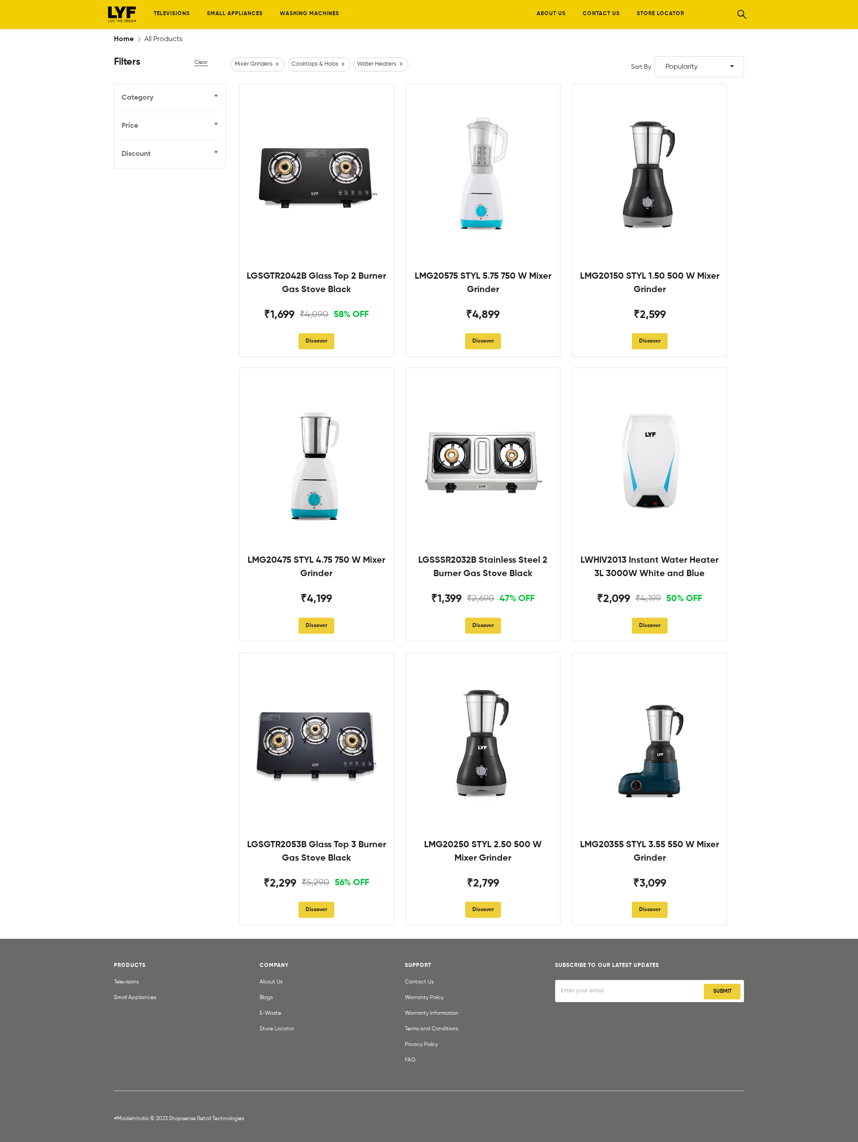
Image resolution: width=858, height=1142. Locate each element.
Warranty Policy (424, 997)
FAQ (410, 1060)
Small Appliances (135, 997)
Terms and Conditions (431, 1029)
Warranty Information (431, 1013)
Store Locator (277, 1029)
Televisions (126, 982)
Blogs (266, 997)
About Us (271, 982)
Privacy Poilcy (421, 1044)
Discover (316, 341)
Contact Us (419, 982)
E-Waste (270, 1013)
